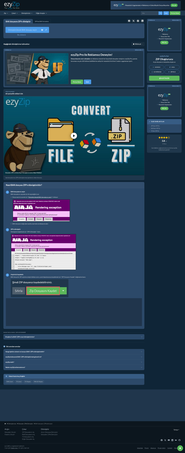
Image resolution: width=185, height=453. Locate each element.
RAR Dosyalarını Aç (28, 434)
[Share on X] (133, 21)
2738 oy (164, 144)
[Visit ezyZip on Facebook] (162, 440)
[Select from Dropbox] (42, 30)
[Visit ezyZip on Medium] (176, 440)
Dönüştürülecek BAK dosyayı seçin (22, 30)
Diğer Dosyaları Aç (28, 439)
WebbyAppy (14, 448)
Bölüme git (138, 44)
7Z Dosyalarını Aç (28, 437)
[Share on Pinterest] (138, 21)
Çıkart (14, 13)
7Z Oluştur (28, 381)
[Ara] (161, 13)
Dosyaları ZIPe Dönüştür (49, 434)
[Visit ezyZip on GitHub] (179, 440)
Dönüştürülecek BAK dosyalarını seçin (39, 197)
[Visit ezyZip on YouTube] (169, 440)
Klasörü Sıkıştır (10, 434)
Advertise (140, 448)
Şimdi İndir (164, 78)
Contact (169, 448)
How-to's (176, 448)
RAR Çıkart (10, 381)
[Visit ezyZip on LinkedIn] (172, 440)
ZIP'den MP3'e (155, 126)
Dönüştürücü (25, 13)
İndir (166, 13)
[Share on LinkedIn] (142, 21)
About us (153, 448)
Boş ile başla (21, 35)
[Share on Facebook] (129, 21)
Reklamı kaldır (138, 50)
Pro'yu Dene (175, 13)
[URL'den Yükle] (46, 30)
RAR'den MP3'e (155, 128)
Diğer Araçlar (40, 13)
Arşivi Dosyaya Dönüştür (49, 432)
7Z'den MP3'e (155, 131)
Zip (5, 13)
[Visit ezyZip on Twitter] (165, 440)
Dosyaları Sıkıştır (10, 432)
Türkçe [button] (175, 430)
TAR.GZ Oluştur (38, 381)
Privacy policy (162, 448)
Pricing (147, 448)
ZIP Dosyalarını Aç (28, 432)
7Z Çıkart (18, 381)
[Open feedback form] (180, 448)
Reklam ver (8, 50)
